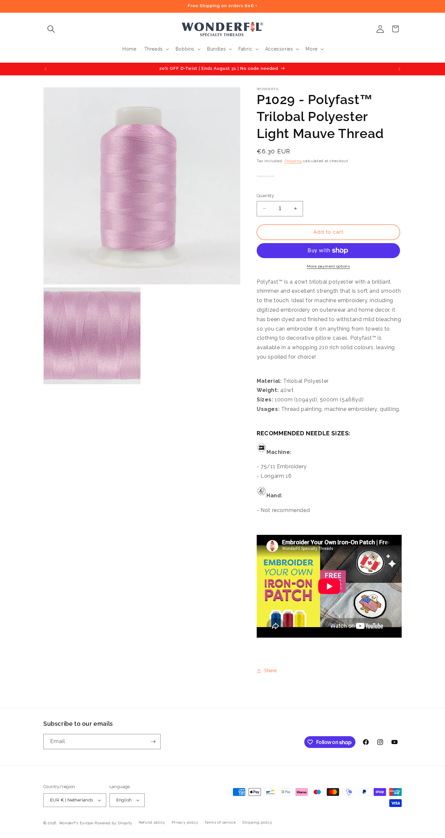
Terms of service (220, 822)
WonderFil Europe (76, 823)
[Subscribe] (153, 741)
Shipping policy (257, 822)
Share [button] (270, 670)
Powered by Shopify (113, 823)
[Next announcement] (399, 69)
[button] (51, 29)
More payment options (328, 266)
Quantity (265, 195)
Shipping (293, 161)
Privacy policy (185, 822)
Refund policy (152, 822)
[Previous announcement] (45, 69)
